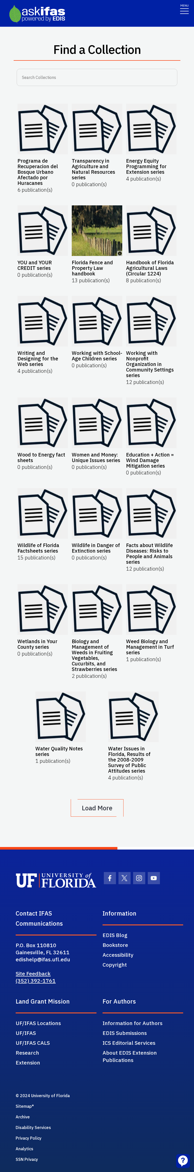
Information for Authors (132, 1023)
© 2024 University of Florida (43, 1095)
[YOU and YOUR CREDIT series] (42, 230)
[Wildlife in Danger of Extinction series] (97, 513)
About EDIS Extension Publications (130, 1056)
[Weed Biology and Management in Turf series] (151, 609)
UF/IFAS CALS (33, 1042)
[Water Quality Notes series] (60, 716)
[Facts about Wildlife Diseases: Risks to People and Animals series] (151, 513)
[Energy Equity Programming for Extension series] (151, 129)
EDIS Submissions (125, 1032)
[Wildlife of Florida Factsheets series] (42, 513)
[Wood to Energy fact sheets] (42, 423)
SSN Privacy (27, 1159)
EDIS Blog (115, 935)
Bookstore (115, 944)
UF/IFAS (26, 1032)
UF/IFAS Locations (38, 1023)
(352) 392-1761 (36, 980)
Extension (28, 1062)
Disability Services (33, 1127)
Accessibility (118, 954)
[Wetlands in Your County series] (42, 609)
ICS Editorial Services (129, 1042)
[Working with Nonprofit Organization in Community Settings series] (151, 321)
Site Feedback (33, 973)
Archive (23, 1116)
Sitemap (24, 1106)
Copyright (115, 964)
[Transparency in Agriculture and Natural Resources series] (97, 129)
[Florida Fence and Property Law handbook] (97, 230)
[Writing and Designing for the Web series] (42, 321)
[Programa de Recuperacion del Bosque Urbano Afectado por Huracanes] (42, 129)
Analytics (24, 1148)
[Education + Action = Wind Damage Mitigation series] (151, 423)
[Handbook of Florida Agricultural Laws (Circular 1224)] (151, 230)
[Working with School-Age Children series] (97, 321)
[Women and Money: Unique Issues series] (97, 423)
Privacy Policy (28, 1138)
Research (27, 1052)
